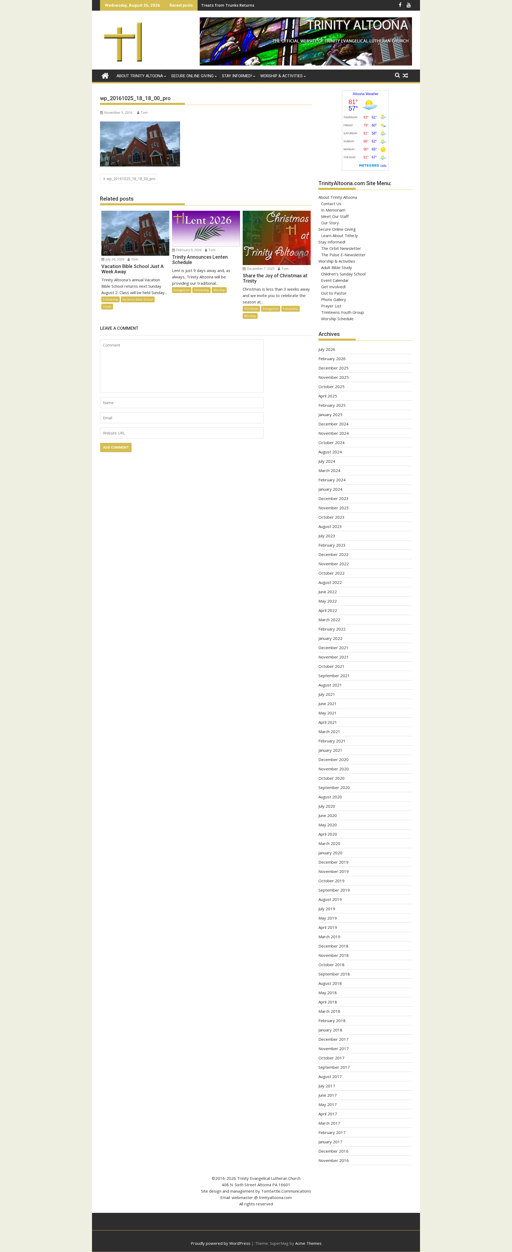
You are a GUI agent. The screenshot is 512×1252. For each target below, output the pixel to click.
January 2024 (330, 489)
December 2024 (333, 423)
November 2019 (333, 871)
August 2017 (330, 1076)
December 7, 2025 (260, 268)
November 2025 (333, 377)
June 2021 (327, 703)
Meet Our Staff (335, 216)
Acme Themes (308, 1243)
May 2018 (327, 992)
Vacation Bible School (137, 299)
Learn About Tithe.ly (339, 235)
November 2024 (333, 433)
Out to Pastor (334, 293)
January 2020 (330, 852)
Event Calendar (335, 280)
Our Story (330, 222)
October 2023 (331, 517)
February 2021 (332, 740)
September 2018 (334, 974)
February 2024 (332, 479)
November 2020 (333, 768)
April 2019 (327, 927)
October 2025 (331, 386)
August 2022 (330, 582)
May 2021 (327, 713)
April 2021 (327, 722)
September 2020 (334, 787)
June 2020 (327, 815)
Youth (107, 306)
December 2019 (333, 862)
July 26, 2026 (114, 259)
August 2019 (330, 899)
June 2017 (327, 1095)
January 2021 (330, 750)
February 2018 (332, 1020)
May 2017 (327, 1104)
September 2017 (334, 1067)
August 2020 (330, 796)
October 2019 (331, 880)
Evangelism (182, 290)
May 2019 (327, 918)
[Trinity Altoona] (105, 75)
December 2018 (333, 946)
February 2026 (332, 358)
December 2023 (333, 498)
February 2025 (332, 405)
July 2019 (326, 908)
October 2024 (331, 442)
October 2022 (331, 573)
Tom (144, 112)
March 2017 (329, 1123)
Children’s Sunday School (343, 274)
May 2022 (327, 601)
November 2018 (333, 955)
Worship (219, 290)
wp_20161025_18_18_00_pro (131, 178)
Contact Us (331, 203)
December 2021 (333, 647)
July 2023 (326, 535)
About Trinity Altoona (140, 76)
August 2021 (330, 685)
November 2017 (333, 1048)
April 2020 (327, 834)
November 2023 (333, 507)
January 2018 (330, 1030)
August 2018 (330, 983)
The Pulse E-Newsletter (343, 254)
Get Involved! (333, 286)
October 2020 (331, 778)
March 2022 (329, 619)
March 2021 (329, 731)
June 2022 (327, 591)
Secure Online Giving (192, 76)
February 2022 (332, 629)
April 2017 (327, 1113)
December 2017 (333, 1039)
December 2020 (333, 759)
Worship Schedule (337, 318)
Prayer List (331, 305)
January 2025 (330, 414)
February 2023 (332, 545)
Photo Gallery (333, 299)
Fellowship (110, 299)
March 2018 (329, 1011)
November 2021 (333, 657)
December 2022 (333, 554)
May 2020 (327, 824)
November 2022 (333, 563)
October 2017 (331, 1057)
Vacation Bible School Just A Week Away (238, 5)
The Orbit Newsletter (341, 248)
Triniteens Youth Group (342, 312)
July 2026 (326, 349)
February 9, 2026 (188, 250)
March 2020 (329, 843)
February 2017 (332, 1132)
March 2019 (329, 936)
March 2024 (329, 470)
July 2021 (326, 694)
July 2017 (326, 1085)
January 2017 (330, 1141)
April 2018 (327, 1002)
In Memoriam (333, 210)
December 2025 (333, 368)
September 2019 (334, 890)
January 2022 (330, 638)
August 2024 (330, 451)
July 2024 (326, 461)
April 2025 (327, 396)
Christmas (251, 309)
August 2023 (330, 526)
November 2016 (333, 1160)
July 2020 (326, 806)
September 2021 (334, 675)
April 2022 (327, 610)
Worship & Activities (281, 76)
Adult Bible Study (336, 267)
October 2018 (331, 964)
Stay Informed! (237, 76)
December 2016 (333, 1151)
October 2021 (331, 666)
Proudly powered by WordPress (220, 1243)
